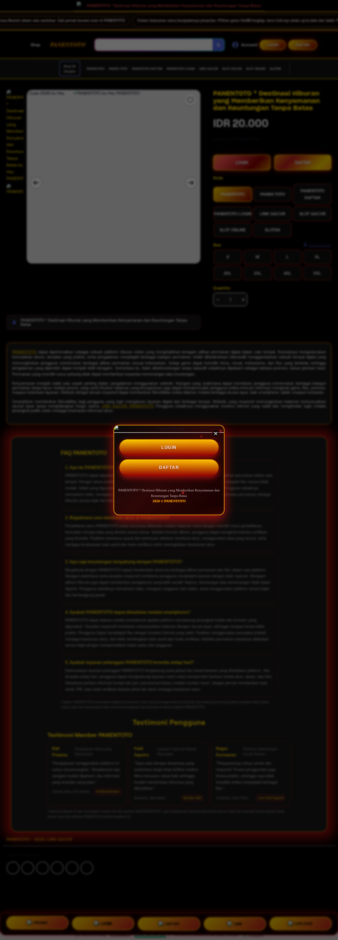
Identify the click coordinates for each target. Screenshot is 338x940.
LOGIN (169, 447)
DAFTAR (169, 467)
